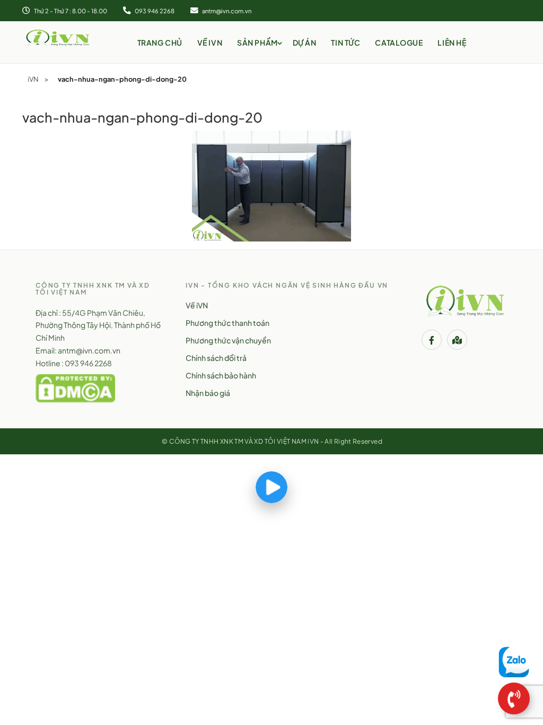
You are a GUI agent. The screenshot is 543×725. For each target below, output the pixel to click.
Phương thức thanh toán (227, 322)
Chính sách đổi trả (216, 357)
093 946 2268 (154, 10)
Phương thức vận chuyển (228, 340)
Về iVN (209, 42)
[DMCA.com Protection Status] (75, 387)
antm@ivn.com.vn (226, 10)
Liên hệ (451, 42)
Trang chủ (159, 42)
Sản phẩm (257, 42)
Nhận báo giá (208, 393)
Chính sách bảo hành (221, 375)
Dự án (305, 42)
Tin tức (345, 42)
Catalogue (399, 42)
